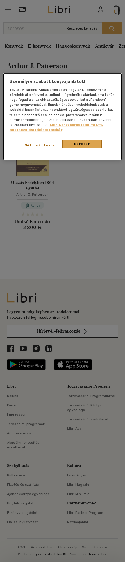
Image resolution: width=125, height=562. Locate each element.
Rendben (82, 144)
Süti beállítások (40, 145)
